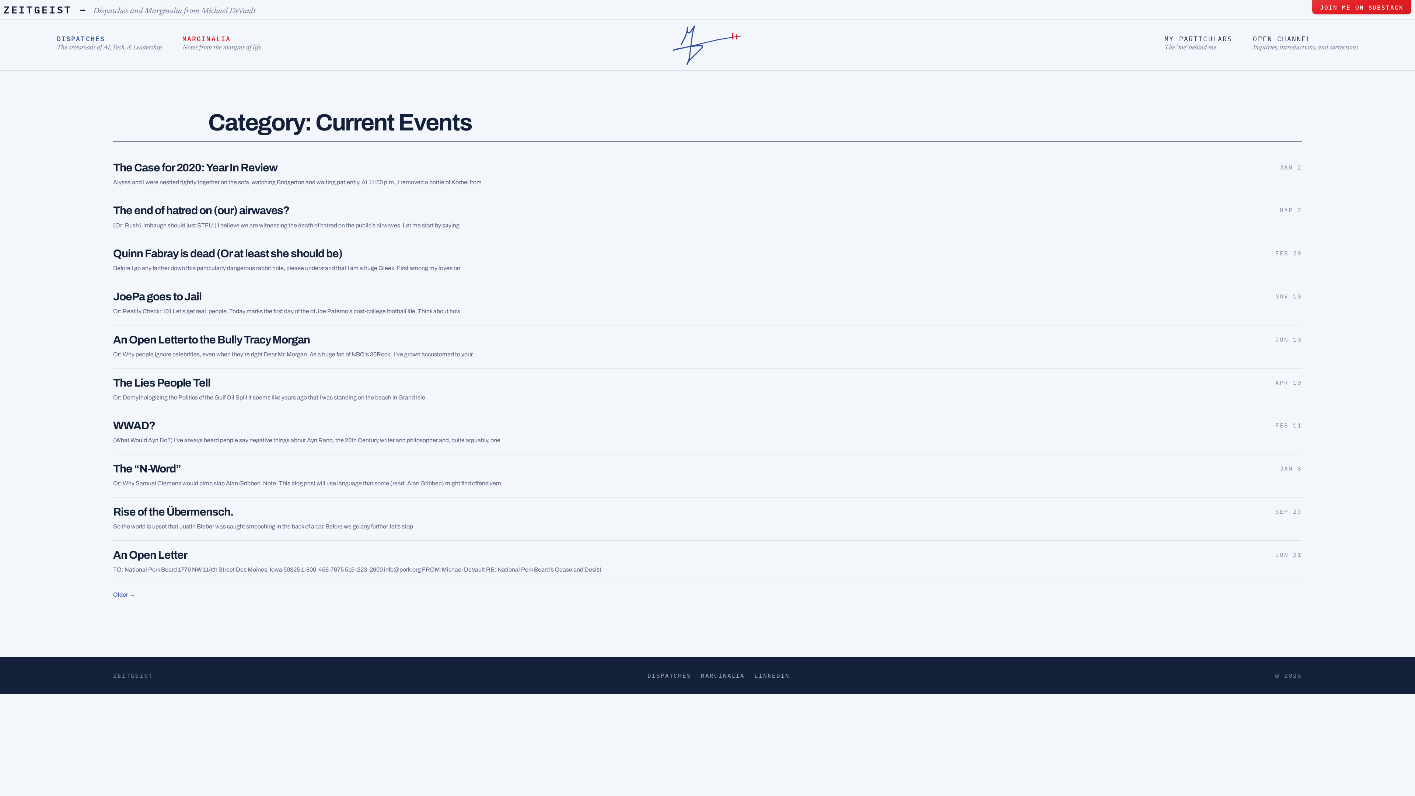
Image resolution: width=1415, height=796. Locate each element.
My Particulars (1198, 39)
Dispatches (81, 39)
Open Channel (1282, 39)
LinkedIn (771, 675)
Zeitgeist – (45, 9)
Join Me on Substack (1361, 7)
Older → (124, 594)
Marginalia (206, 39)
